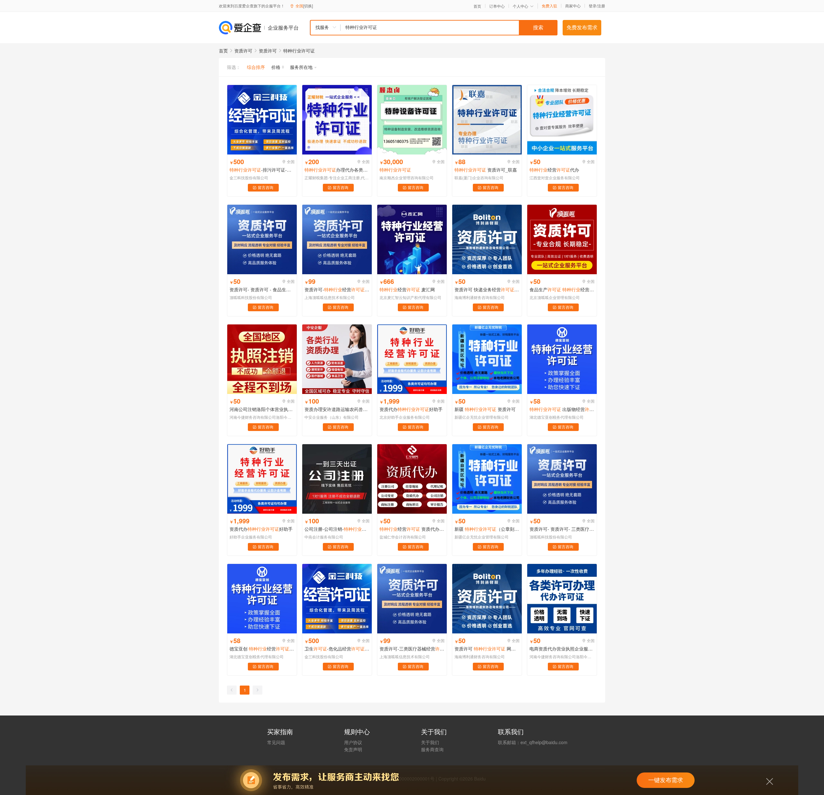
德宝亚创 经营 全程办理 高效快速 (262, 648)
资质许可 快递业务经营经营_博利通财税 (487, 289)
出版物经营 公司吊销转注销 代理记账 (562, 409)
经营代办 (554, 169)
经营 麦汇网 (407, 289)
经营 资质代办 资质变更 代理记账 (412, 529)
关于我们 (430, 742)
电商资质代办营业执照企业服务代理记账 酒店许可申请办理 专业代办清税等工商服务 (562, 648)
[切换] (308, 5)
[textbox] (449, 27)
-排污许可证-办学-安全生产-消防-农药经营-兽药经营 (262, 169)
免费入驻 (549, 6)
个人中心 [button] (520, 6)
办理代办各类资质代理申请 (337, 169)
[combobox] (433, 27)
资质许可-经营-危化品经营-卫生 (337, 289)
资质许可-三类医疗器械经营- (412, 648)
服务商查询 (432, 749)
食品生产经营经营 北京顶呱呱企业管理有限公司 (562, 289)
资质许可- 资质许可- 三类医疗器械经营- (562, 529)
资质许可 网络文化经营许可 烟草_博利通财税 (487, 648)
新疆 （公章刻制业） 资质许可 (487, 529)
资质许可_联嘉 (485, 169)
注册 (601, 5)
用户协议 (353, 742)
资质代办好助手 (411, 409)
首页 (477, 6)
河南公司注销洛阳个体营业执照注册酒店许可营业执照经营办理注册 (262, 409)
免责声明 (353, 749)
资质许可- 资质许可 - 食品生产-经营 (262, 289)
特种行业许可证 (299, 50)
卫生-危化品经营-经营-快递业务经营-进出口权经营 (337, 648)
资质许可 (243, 50)
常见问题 (276, 742)
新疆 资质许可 (485, 409)
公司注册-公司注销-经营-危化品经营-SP (337, 529)
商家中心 (573, 6)
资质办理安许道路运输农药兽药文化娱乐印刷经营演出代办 (337, 409)
